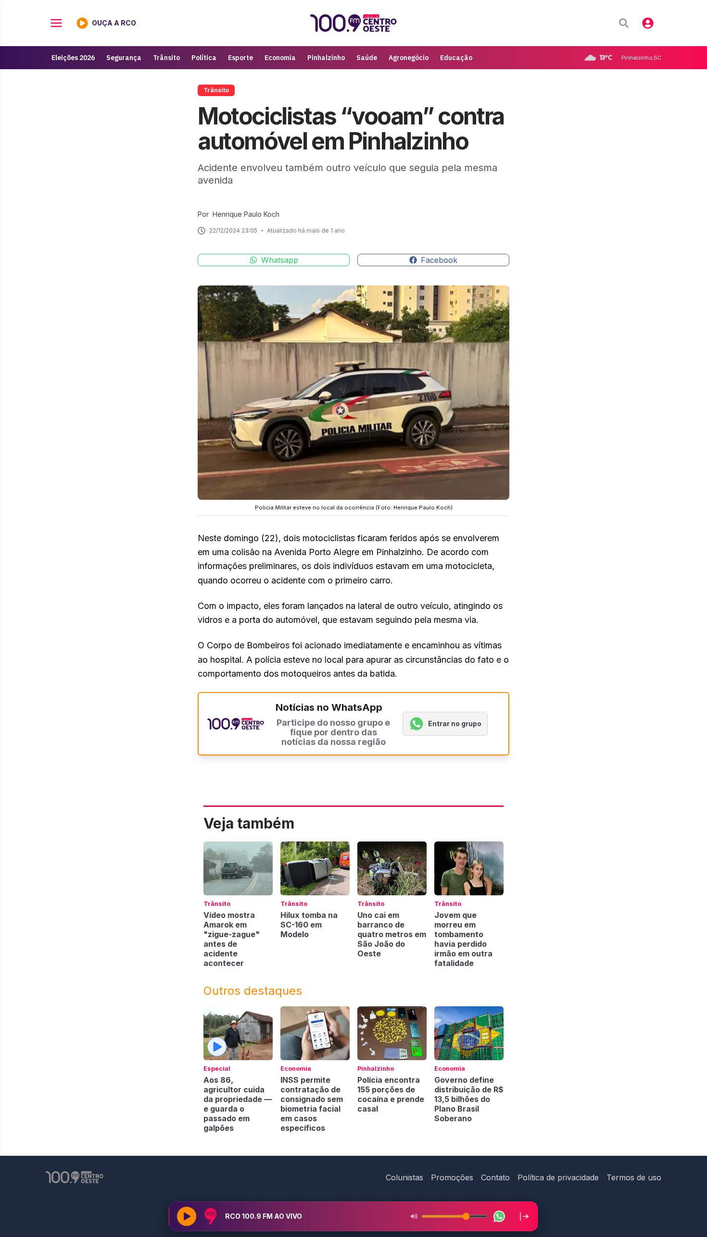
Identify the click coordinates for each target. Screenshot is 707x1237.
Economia (280, 57)
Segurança (123, 57)
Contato (495, 1177)
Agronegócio (409, 57)
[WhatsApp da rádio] (499, 1216)
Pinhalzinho (326, 57)
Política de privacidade (558, 1177)
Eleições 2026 (73, 57)
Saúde (366, 57)
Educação (456, 57)
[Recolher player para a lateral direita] (524, 1216)
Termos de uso (633, 1177)
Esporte (240, 57)
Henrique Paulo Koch (246, 214)
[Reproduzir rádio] (186, 1216)
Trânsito (166, 57)
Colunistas (404, 1177)
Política (203, 57)
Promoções (452, 1177)
